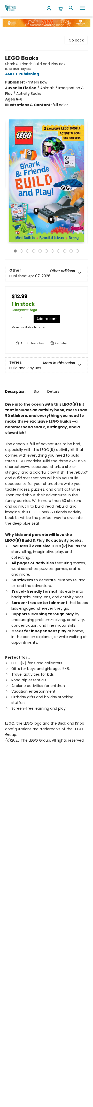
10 (71, 251)
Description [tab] (15, 391)
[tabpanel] (46, 578)
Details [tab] (53, 391)
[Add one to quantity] (29, 319)
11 (77, 251)
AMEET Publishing (22, 74)
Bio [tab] (36, 391)
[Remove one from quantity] (15, 319)
